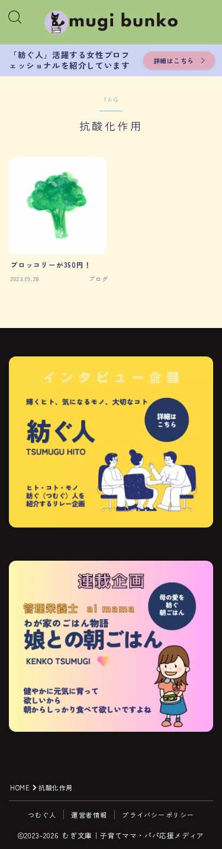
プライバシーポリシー (158, 814)
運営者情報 (89, 814)
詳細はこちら (174, 60)
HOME (20, 787)
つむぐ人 (42, 814)
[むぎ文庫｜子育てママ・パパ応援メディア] (111, 22)
